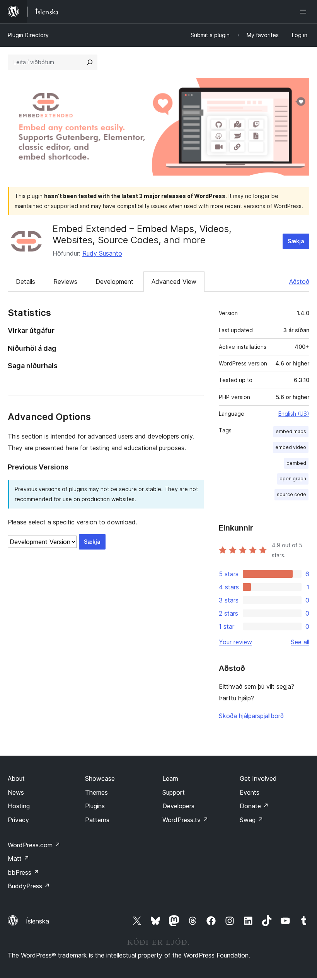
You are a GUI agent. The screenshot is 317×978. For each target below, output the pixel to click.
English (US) (293, 413)
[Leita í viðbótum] (89, 62)
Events (249, 792)
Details (25, 281)
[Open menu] (304, 11)
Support (173, 792)
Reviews (65, 281)
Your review (235, 642)
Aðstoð (299, 281)
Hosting (19, 806)
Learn (170, 778)
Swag (251, 820)
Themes (96, 792)
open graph (293, 478)
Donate (254, 806)
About (16, 778)
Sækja (296, 241)
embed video (290, 447)
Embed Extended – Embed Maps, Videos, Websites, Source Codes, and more (142, 234)
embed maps (291, 431)
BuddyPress (29, 886)
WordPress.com (34, 845)
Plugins (95, 806)
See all (300, 642)
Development (114, 281)
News (16, 792)
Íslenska (37, 921)
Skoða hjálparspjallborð (251, 716)
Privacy (18, 820)
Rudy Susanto (102, 253)
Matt (18, 858)
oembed (296, 463)
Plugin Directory (28, 35)
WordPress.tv (185, 820)
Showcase (100, 778)
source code (291, 494)
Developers (178, 806)
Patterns (97, 820)
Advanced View (174, 281)
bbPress (23, 872)
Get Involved (258, 778)
